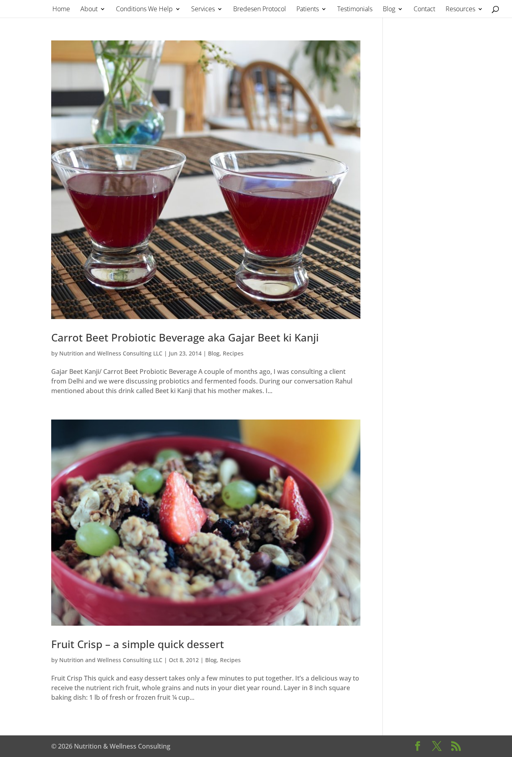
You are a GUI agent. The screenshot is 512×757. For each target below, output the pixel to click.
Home (61, 9)
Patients (307, 9)
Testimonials (354, 9)
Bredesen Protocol (259, 9)
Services (203, 9)
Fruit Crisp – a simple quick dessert (137, 644)
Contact (424, 9)
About (89, 9)
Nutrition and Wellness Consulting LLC (110, 353)
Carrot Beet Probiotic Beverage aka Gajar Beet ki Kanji (185, 337)
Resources (460, 9)
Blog (389, 9)
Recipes (233, 353)
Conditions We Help (144, 9)
